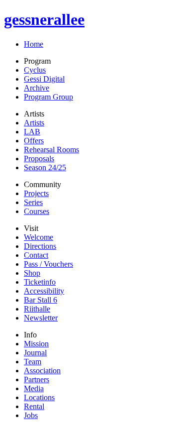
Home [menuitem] (33, 44)
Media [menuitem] (34, 388)
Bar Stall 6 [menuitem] (40, 300)
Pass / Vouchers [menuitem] (48, 264)
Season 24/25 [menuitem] (45, 167)
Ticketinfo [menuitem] (40, 282)
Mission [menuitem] (36, 343)
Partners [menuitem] (36, 379)
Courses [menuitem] (36, 211)
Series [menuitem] (33, 202)
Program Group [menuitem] (48, 97)
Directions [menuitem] (40, 246)
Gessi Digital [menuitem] (44, 79)
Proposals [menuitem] (39, 158)
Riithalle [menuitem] (37, 309)
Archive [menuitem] (36, 88)
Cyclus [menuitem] (35, 70)
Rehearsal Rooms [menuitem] (51, 149)
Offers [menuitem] (34, 140)
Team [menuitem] (32, 361)
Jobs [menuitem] (31, 415)
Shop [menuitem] (32, 273)
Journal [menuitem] (35, 352)
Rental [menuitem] (34, 406)
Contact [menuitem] (36, 255)
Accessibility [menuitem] (44, 291)
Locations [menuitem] (39, 397)
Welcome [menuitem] (38, 237)
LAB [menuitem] (32, 131)
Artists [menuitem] (34, 122)
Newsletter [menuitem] (41, 318)
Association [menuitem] (42, 370)
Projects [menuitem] (36, 193)
